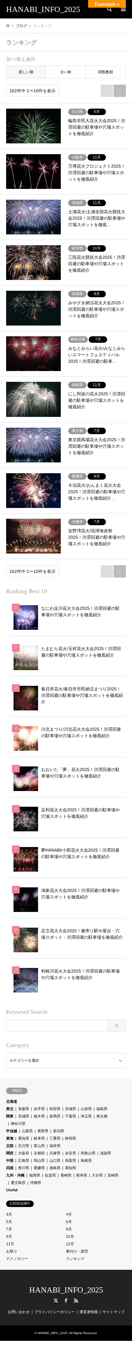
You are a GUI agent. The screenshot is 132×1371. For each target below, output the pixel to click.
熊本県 (81, 1175)
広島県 (23, 1160)
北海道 (11, 1101)
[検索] (109, 9)
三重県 (54, 1138)
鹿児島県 (18, 1183)
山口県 (54, 1160)
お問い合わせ (19, 1312)
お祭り (11, 1251)
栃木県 (39, 1116)
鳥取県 (70, 1160)
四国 (10, 1168)
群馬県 (54, 1116)
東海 (10, 1138)
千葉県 (70, 1116)
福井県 (54, 1146)
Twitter (56, 1300)
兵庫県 (54, 1153)
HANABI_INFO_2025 (66, 1289)
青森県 (23, 1109)
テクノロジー (17, 1259)
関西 (10, 1153)
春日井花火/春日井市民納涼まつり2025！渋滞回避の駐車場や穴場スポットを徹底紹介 (82, 695)
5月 (9, 1222)
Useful (11, 1190)
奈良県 (70, 1153)
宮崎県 (112, 1175)
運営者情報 (89, 1312)
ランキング (75, 1259)
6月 (69, 1222)
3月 (9, 1214)
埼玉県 (86, 1116)
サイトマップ (114, 1312)
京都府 (39, 1153)
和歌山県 (88, 1153)
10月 (70, 1236)
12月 (70, 1244)
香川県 (23, 1168)
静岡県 (70, 1138)
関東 (10, 1116)
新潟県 (58, 1131)
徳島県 (54, 1168)
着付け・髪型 (77, 1251)
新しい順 (26, 72)
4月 (69, 1214)
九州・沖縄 (15, 1175)
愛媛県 (39, 1168)
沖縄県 (35, 1183)
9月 (9, 1236)
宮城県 (70, 1109)
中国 (10, 1160)
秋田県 (54, 1109)
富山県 (39, 1146)
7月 (9, 1229)
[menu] (123, 9)
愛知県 (23, 1138)
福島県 (101, 1109)
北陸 (10, 1146)
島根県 (86, 1160)
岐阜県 (39, 1138)
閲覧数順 (105, 72)
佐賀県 (50, 1175)
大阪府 (23, 1153)
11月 (10, 1244)
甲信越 (11, 1131)
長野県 (43, 1131)
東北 (10, 1109)
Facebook (66, 1300)
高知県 (70, 1168)
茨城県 (23, 1116)
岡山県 (39, 1160)
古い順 (65, 72)
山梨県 (27, 1131)
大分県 (97, 1175)
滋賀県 (105, 1153)
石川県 (23, 1146)
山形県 (86, 1109)
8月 (69, 1229)
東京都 (101, 1116)
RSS (76, 1300)
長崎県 (66, 1175)
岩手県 (39, 1109)
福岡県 (34, 1175)
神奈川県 (18, 1123)
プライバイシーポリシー (54, 1312)
